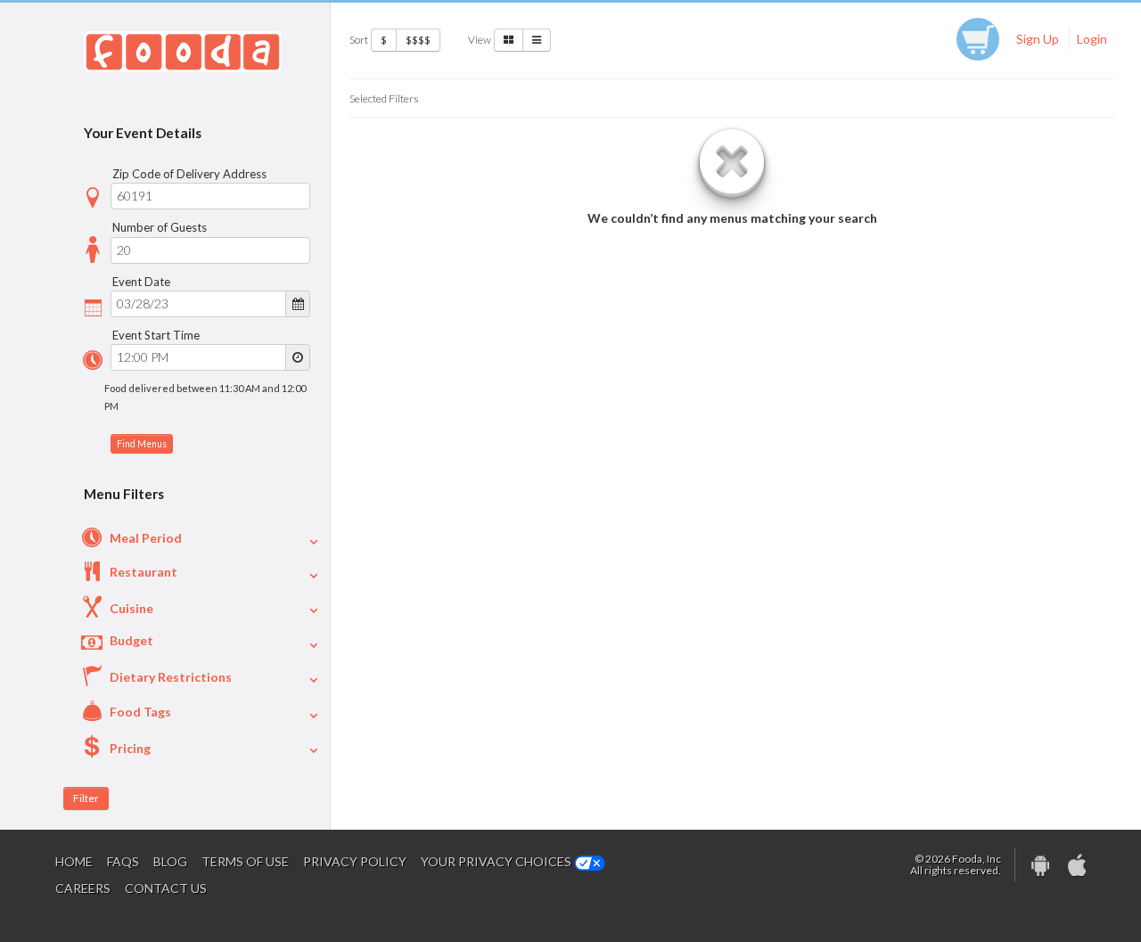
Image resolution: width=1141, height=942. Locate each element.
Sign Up (1037, 38)
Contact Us (166, 888)
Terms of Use (245, 861)
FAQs (123, 861)
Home (74, 861)
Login (1092, 38)
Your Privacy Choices (497, 861)
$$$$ (418, 39)
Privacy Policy (354, 861)
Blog (170, 861)
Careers (83, 888)
